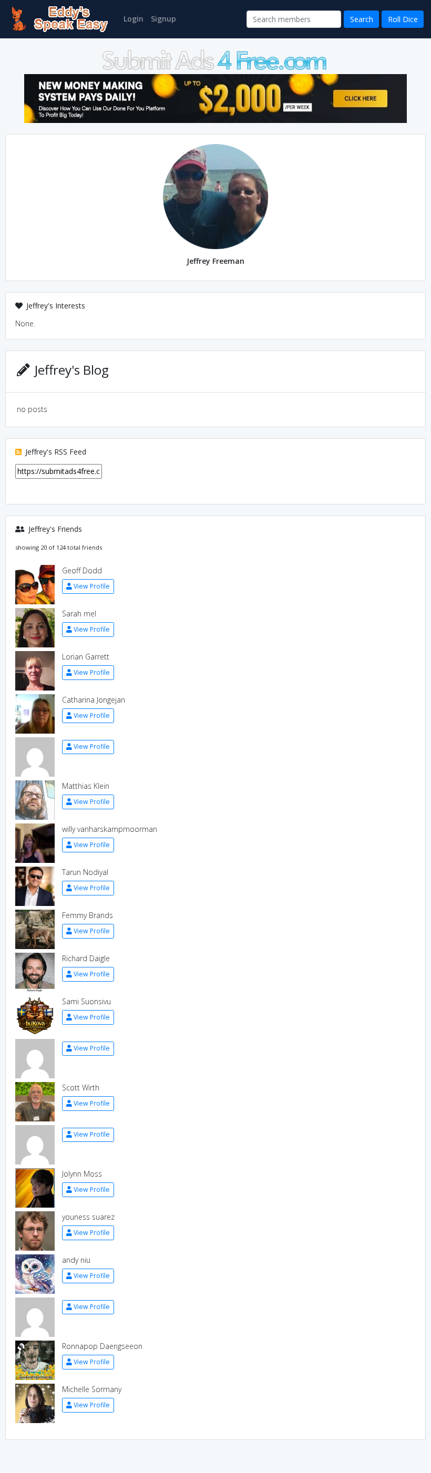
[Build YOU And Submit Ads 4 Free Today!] (215, 59)
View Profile (92, 586)
